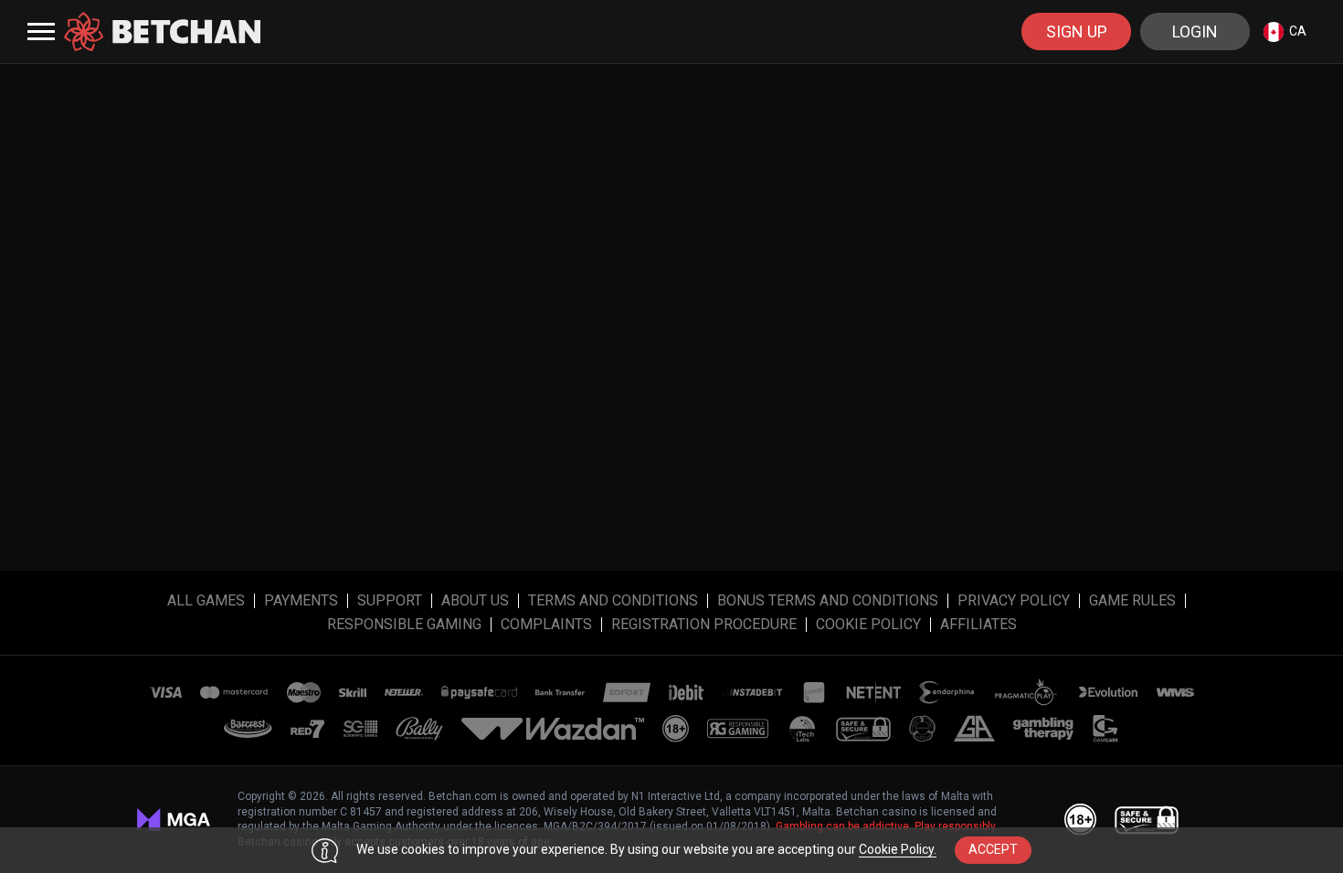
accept (993, 849)
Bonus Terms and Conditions (827, 601)
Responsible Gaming (404, 624)
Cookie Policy (868, 624)
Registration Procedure (704, 624)
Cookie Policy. (897, 849)
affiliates (978, 624)
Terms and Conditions (613, 601)
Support (389, 601)
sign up (1076, 31)
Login (1195, 31)
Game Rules (1132, 601)
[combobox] (1285, 31)
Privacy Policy (1013, 601)
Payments (301, 601)
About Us (475, 601)
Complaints (546, 624)
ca (1297, 31)
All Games (206, 601)
